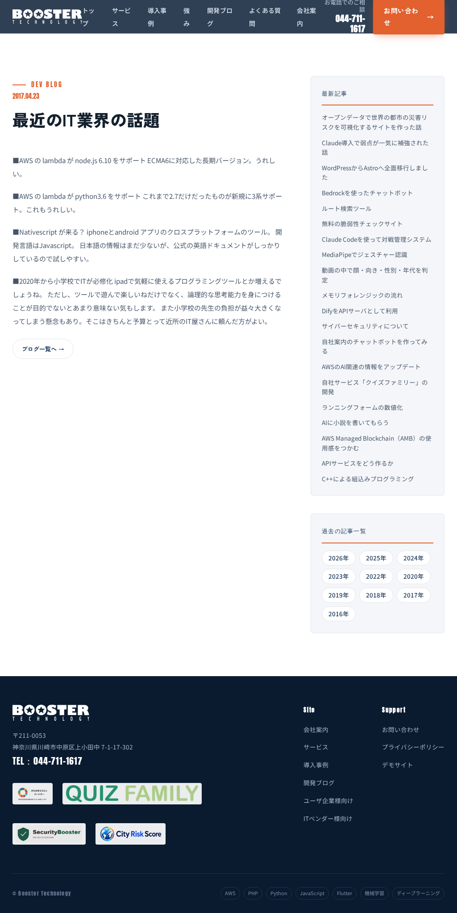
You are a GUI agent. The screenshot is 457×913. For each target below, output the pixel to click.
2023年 (338, 576)
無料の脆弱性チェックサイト (362, 223)
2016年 (338, 613)
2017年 (413, 594)
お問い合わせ (401, 729)
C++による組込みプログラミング (368, 478)
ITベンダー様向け (328, 818)
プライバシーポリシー (413, 746)
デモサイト (397, 764)
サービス (315, 746)
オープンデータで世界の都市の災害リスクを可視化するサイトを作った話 (375, 122)
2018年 (376, 594)
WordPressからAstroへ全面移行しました (375, 172)
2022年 (376, 576)
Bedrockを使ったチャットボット (367, 192)
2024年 (413, 557)
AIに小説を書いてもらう (355, 422)
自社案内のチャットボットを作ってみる (375, 346)
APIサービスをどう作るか (358, 463)
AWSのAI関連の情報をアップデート (371, 366)
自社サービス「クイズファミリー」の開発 (375, 387)
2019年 (338, 594)
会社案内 (315, 729)
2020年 (413, 576)
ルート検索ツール (347, 208)
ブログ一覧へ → (43, 349)
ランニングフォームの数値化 (362, 407)
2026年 (338, 557)
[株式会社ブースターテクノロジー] (47, 16)
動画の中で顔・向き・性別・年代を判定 (375, 274)
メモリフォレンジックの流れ (362, 294)
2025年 (376, 557)
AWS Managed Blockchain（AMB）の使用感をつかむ (377, 442)
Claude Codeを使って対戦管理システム (377, 239)
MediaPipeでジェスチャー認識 (364, 254)
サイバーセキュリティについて (365, 325)
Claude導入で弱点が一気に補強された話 (375, 147)
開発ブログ (319, 782)
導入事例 (315, 764)
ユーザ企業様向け (328, 800)
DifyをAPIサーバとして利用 (360, 310)
